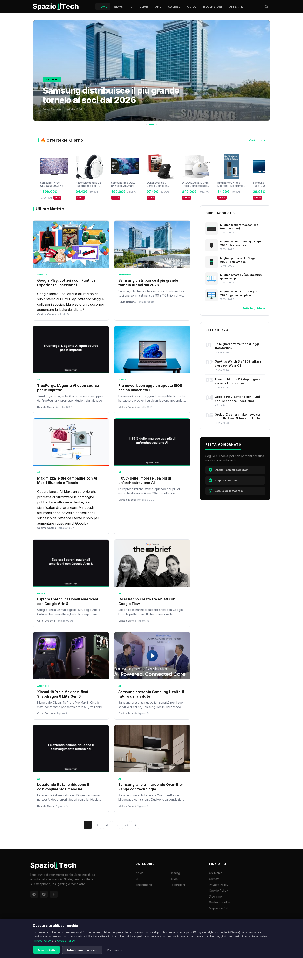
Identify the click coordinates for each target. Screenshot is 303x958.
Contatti (214, 879)
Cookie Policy (65, 940)
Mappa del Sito (219, 908)
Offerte (236, 6)
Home (102, 6)
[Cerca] (266, 6)
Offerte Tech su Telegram (231, 469)
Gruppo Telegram (226, 480)
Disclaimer (216, 896)
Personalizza (114, 950)
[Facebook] (54, 894)
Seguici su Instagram (228, 490)
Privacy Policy (42, 940)
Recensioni (212, 6)
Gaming (174, 6)
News (118, 6)
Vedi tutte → (257, 140)
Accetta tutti (46, 950)
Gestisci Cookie (219, 902)
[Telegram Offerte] (34, 894)
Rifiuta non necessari (82, 950)
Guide (192, 6)
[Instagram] (44, 894)
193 (125, 824)
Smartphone (150, 6)
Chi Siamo (215, 873)
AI (131, 6)
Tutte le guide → (253, 308)
